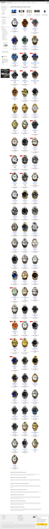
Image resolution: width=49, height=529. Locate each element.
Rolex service (28, 2)
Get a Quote (5, 76)
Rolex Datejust (3, 21)
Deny (39, 526)
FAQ (3, 0)
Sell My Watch (3, 13)
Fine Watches (23, 2)
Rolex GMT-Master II (4, 23)
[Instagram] (35, 517)
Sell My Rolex (15, 2)
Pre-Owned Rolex (9, 2)
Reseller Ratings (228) (5, 47)
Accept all (42, 524)
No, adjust (44, 526)
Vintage (19, 2)
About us (2, 0)
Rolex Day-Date (4, 20)
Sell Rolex (3, 14)
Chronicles (33, 2)
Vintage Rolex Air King (4, 39)
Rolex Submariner (4, 19)
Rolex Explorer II (4, 22)
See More (3, 24)
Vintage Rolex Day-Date (4, 38)
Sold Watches (11, 522)
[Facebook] (33, 517)
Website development (10, 527)
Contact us (6, 0)
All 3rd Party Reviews (5, 48)
